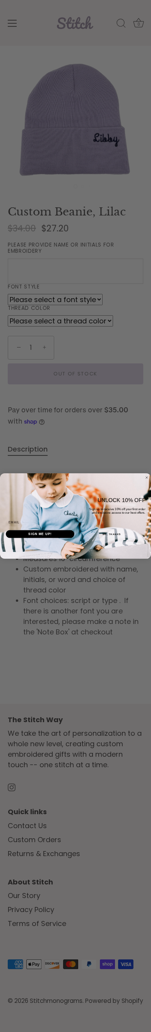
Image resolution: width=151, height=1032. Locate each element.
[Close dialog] (146, 477)
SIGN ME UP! (40, 534)
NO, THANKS (112, 534)
